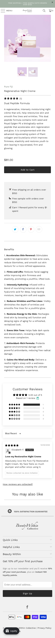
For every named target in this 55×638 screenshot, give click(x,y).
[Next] (48, 39)
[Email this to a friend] (39, 229)
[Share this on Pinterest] (31, 229)
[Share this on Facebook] (23, 229)
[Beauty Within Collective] (27, 11)
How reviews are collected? (18, 484)
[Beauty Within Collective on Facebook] (27, 607)
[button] (15, 405)
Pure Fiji (8, 86)
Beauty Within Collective (23, 628)
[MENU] (1, 11)
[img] (11, 445)
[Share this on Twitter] (15, 229)
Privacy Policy (44, 628)
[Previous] (6, 39)
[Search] (44, 11)
